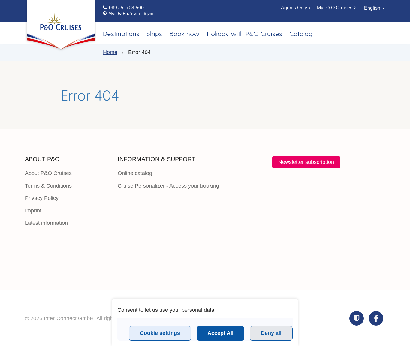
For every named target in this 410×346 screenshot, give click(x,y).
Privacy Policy (42, 198)
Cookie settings (160, 333)
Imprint (33, 211)
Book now (184, 33)
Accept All (220, 333)
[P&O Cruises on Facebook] (376, 318)
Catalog (300, 33)
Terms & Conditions (48, 186)
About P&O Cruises (48, 173)
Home (110, 52)
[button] (356, 318)
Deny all (271, 333)
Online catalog (135, 173)
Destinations (121, 33)
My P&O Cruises (334, 7)
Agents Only (294, 7)
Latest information (46, 223)
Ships (154, 33)
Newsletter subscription (306, 162)
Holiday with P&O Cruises (244, 33)
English (372, 8)
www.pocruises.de (60, 26)
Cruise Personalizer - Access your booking (168, 186)
